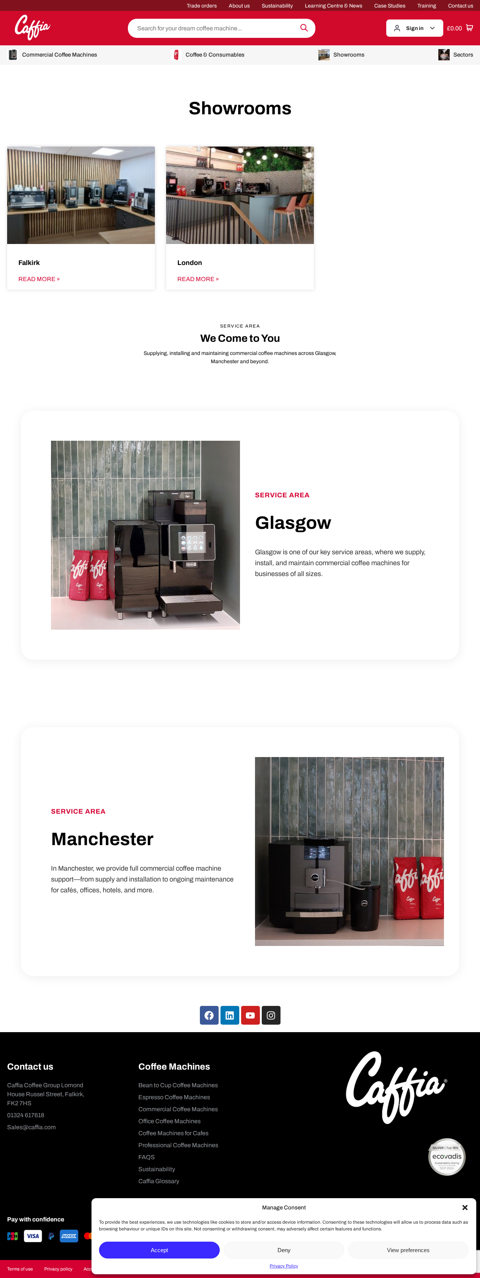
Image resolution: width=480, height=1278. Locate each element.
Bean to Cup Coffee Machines (178, 1085)
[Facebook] (209, 1015)
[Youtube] (250, 1015)
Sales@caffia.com (31, 1127)
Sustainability (277, 6)
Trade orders (202, 6)
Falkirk (29, 262)
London (189, 262)
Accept (159, 1250)
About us (239, 6)
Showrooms (348, 55)
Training (426, 6)
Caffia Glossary (158, 1181)
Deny (284, 1250)
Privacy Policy (284, 1266)
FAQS (146, 1157)
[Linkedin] (229, 1015)
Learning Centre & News (333, 6)
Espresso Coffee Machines (174, 1097)
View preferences (408, 1250)
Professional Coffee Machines (178, 1145)
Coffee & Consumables (215, 55)
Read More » (39, 279)
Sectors (463, 55)
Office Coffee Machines (169, 1121)
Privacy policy (58, 1269)
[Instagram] (271, 1015)
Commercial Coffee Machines (59, 55)
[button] (465, 1207)
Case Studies (389, 6)
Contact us (460, 6)
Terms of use (20, 1269)
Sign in (414, 28)
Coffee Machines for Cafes (173, 1133)
